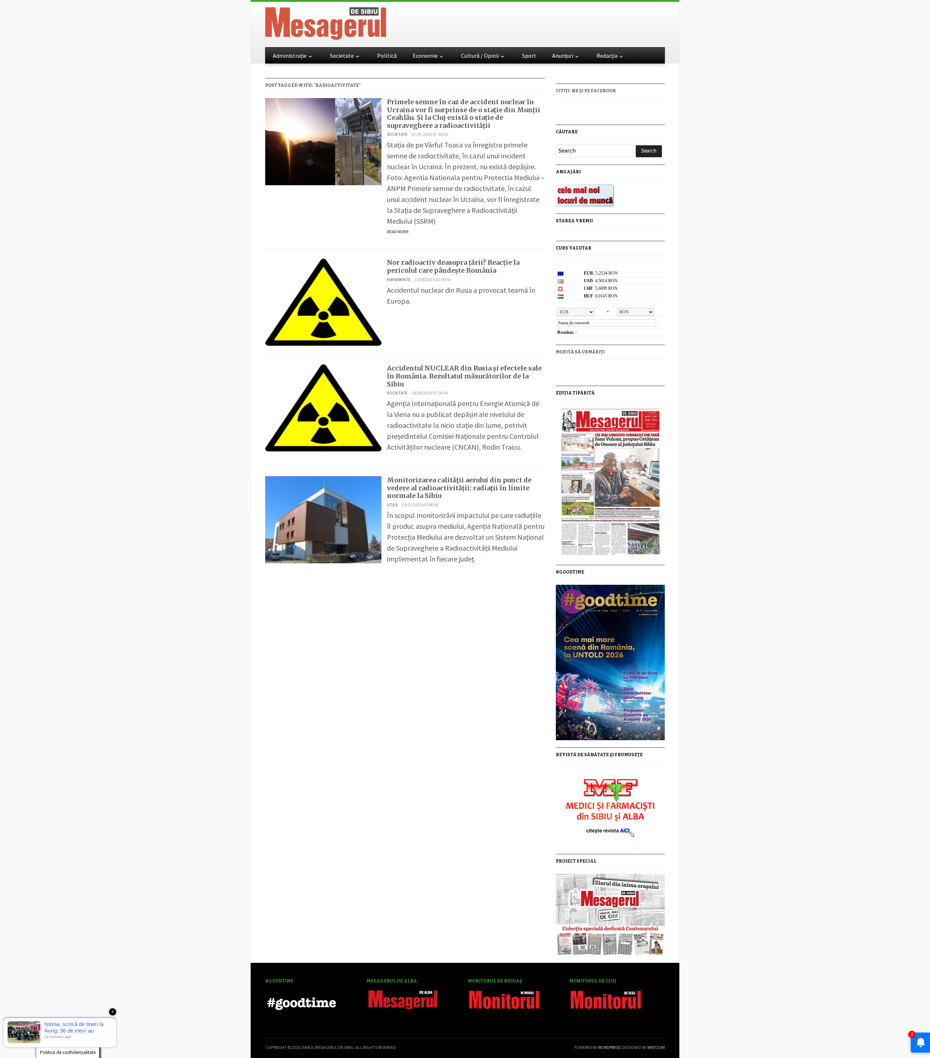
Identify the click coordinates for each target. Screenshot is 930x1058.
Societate (342, 55)
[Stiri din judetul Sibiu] (325, 22)
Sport (529, 55)
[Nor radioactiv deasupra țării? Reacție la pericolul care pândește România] (323, 301)
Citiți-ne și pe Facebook (586, 90)
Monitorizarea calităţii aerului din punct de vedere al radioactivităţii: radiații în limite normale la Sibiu (459, 488)
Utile (392, 504)
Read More (398, 231)
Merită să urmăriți (580, 351)
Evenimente (399, 279)
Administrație (290, 55)
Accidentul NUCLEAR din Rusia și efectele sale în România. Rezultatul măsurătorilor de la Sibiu (464, 376)
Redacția (607, 55)
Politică (387, 55)
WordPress (609, 1047)
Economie (425, 55)
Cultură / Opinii (480, 55)
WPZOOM (656, 1047)
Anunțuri (562, 55)
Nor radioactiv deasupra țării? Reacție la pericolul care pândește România (453, 266)
